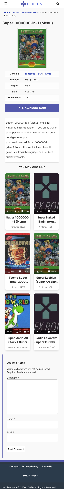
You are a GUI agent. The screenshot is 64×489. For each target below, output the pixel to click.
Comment (13, 377)
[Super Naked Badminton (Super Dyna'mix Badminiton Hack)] (46, 201)
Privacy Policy (30, 466)
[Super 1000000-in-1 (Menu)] (17, 201)
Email (10, 432)
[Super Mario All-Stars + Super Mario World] (17, 321)
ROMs (16, 12)
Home (7, 12)
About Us (47, 466)
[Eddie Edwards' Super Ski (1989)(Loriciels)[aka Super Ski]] (46, 321)
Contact (14, 466)
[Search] (58, 4)
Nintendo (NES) (30, 12)
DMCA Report (30, 475)
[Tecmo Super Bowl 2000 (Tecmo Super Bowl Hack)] (17, 261)
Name (11, 419)
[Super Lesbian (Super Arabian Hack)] (46, 261)
